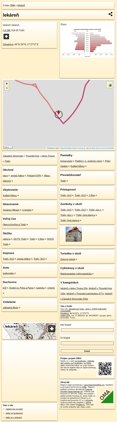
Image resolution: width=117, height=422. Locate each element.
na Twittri (87, 363)
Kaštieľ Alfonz (10, 195)
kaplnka (40, 288)
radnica (6, 239)
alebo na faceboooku (14, 413)
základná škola (10, 307)
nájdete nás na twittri (14, 409)
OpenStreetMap (66, 148)
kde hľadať (65, 325)
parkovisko (8, 273)
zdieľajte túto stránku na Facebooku (77, 362)
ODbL (84, 387)
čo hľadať (65, 338)
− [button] (7, 88)
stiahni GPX (65, 315)
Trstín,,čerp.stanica (85, 215)
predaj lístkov (17, 175)
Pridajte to (80, 405)
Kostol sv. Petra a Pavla (21, 288)
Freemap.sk (81, 148)
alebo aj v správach (14, 417)
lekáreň (21, 5)
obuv (5, 175)
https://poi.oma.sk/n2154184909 (103, 148)
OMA (12, 5)
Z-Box (41, 239)
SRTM (88, 402)
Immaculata (66, 161)
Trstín (7, 161)
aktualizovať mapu (76, 309)
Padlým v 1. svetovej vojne (88, 161)
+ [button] (7, 83)
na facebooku (80, 361)
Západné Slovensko (13, 156)
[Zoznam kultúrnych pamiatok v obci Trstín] (73, 241)
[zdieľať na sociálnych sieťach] (110, 14)
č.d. (6, 30)
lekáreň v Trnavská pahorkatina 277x (85, 293)
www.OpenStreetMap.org (94, 385)
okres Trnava (48, 156)
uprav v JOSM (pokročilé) (95, 309)
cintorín (51, 288)
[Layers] (109, 85)
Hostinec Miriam (11, 210)
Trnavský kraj (32, 156)
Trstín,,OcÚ (8, 259)
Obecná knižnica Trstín (14, 224)
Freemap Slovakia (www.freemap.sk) (76, 390)
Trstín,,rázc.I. (95, 210)
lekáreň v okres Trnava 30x (74, 288)
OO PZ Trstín (20, 239)
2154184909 (65, 311)
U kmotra (26, 210)
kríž (4, 288)
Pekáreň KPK (34, 175)
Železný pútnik (67, 259)
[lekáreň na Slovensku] (7, 36)
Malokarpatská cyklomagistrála (76, 274)
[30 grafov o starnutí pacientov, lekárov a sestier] (87, 56)
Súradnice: (8, 44)
